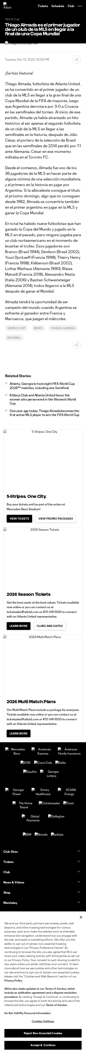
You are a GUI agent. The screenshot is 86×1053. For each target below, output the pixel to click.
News (38, 328)
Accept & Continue (42, 1045)
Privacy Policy (13, 980)
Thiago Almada (63, 328)
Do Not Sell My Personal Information (27, 1013)
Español (14, 337)
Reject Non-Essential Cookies (43, 1033)
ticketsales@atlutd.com (23, 612)
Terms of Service (55, 988)
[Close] (81, 917)
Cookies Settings (43, 1021)
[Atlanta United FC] (7, 6)
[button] (79, 6)
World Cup (17, 328)
